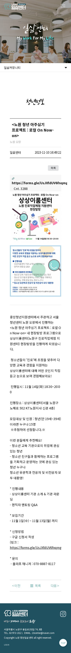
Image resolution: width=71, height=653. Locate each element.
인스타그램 (63, 614)
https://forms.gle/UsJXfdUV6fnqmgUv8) (39, 547)
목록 (53, 168)
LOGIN (6, 644)
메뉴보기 (63, 6)
